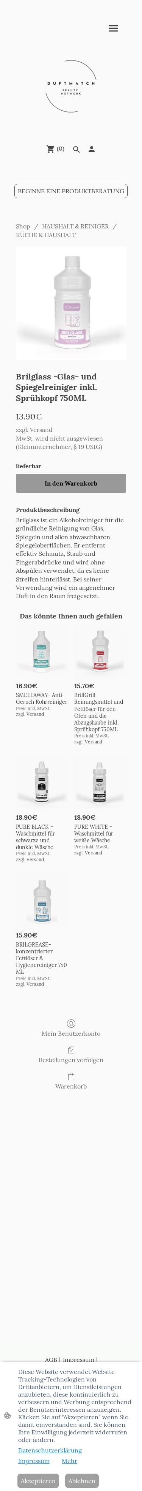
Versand (41, 429)
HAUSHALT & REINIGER (75, 226)
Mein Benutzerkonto (71, 1033)
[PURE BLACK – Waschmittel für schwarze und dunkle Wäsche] (42, 783)
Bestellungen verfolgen (71, 1060)
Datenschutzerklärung (50, 1450)
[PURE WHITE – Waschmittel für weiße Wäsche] (100, 783)
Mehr (69, 1461)
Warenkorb (71, 1086)
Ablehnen (82, 1481)
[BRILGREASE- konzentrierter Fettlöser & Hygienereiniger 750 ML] (42, 901)
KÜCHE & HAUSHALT (46, 235)
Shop (23, 226)
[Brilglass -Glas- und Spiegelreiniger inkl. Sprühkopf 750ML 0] (71, 303)
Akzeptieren (38, 1481)
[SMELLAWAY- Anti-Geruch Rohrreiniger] (42, 651)
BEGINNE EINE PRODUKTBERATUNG (71, 191)
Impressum (77, 1359)
